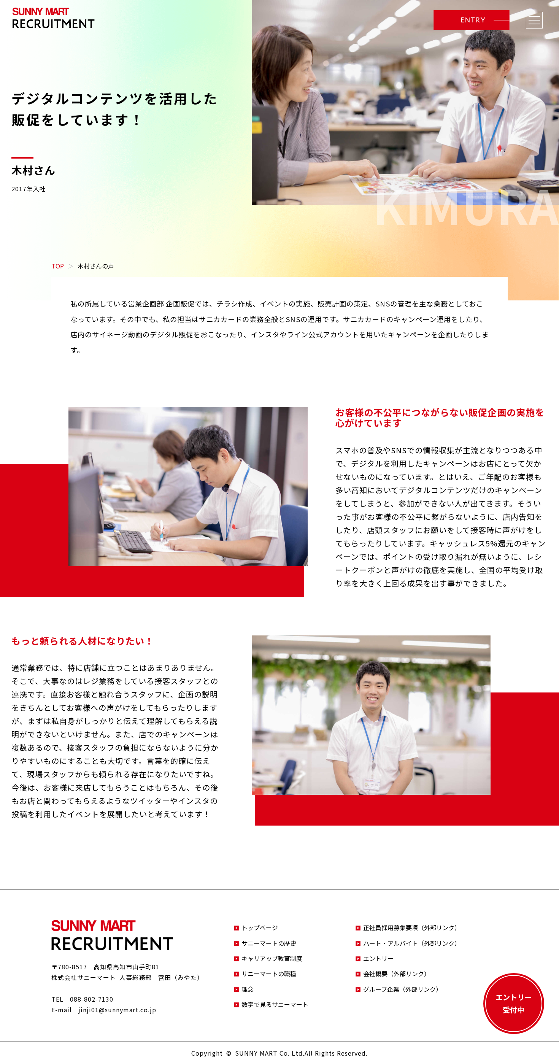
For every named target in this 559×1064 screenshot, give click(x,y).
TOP (57, 265)
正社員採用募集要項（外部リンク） (412, 927)
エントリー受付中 (513, 1003)
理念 (247, 989)
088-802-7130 (91, 999)
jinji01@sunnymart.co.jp (117, 1009)
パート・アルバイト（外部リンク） (412, 943)
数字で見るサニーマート (274, 1004)
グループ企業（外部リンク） (402, 989)
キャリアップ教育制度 (271, 958)
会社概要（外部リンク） (396, 973)
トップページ (259, 927)
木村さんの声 (96, 265)
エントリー (378, 958)
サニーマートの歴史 (268, 943)
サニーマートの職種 (268, 973)
